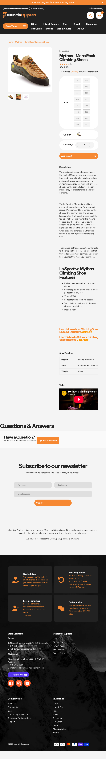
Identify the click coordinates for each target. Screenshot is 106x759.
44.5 (77, 124)
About (56, 732)
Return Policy (59, 646)
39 (77, 93)
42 (77, 112)
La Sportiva (64, 51)
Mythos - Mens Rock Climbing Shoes (32, 42)
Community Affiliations (18, 714)
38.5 (86, 87)
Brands (56, 725)
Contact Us (13, 707)
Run (55, 711)
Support (11, 721)
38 (77, 87)
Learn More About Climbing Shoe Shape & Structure (78, 331)
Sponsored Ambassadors (19, 718)
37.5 (86, 80)
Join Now (27, 615)
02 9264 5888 (38, 8)
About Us (12, 703)
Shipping (74, 72)
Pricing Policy (59, 653)
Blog (10, 711)
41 (77, 105)
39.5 (86, 93)
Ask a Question (49, 440)
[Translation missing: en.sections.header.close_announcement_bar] (102, 2)
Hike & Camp (59, 707)
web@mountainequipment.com (16, 8)
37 (78, 80)
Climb (55, 703)
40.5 (86, 99)
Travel (55, 714)
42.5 (86, 112)
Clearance (57, 718)
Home (10, 42)
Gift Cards (57, 721)
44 (86, 118)
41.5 (86, 105)
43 (77, 118)
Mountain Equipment (21, 744)
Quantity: (68, 144)
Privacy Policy (59, 649)
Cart (55, 638)
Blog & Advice (59, 729)
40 (77, 99)
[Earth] (79, 134)
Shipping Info (59, 642)
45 (86, 124)
